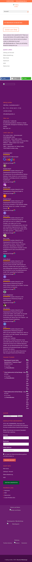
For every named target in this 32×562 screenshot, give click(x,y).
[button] (5, 78)
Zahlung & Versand (8, 471)
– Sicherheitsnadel (12, 135)
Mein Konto (6, 58)
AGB (4, 63)
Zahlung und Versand (8, 52)
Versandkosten (10, 367)
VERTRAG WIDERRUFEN (11, 482)
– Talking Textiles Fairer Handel (13, 142)
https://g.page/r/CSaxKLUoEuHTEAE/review (14, 352)
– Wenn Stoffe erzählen (12, 139)
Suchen (20, 416)
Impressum (6, 60)
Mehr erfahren (11, 349)
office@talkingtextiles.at (9, 114)
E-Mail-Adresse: (7, 447)
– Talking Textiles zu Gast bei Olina (15, 141)
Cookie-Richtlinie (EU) (9, 497)
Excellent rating (10, 148)
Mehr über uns (6, 128)
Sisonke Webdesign (22, 559)
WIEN (9, 137)
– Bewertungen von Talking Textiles (13, 146)
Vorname (5, 435)
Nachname (6, 441)
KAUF (7, 144)
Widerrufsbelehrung (8, 55)
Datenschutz (6, 66)
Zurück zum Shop (11, 29)
